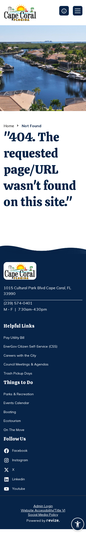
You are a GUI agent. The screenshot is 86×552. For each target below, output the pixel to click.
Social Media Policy (43, 514)
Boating (10, 412)
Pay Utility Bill (14, 337)
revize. (53, 520)
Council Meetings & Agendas (26, 364)
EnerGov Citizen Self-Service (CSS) (30, 346)
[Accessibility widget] (77, 525)
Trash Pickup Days (18, 373)
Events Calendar (16, 403)
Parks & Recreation (19, 394)
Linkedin (21, 479)
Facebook (21, 450)
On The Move (14, 430)
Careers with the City (20, 355)
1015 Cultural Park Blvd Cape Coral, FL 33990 (37, 290)
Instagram (21, 460)
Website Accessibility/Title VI (43, 510)
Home (9, 125)
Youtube (21, 488)
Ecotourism (12, 421)
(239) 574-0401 (18, 303)
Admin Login (43, 506)
